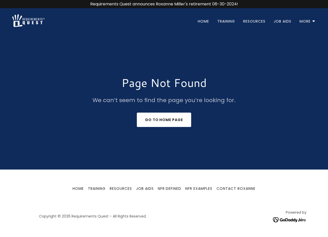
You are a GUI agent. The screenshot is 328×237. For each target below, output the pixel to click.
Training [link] (226, 21)
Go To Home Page (164, 119)
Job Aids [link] (282, 21)
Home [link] (203, 21)
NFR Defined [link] (169, 188)
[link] (28, 20)
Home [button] (78, 188)
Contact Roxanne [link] (236, 188)
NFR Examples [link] (198, 188)
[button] (308, 21)
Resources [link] (254, 21)
